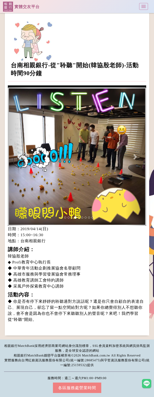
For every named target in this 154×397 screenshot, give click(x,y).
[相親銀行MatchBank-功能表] (143, 6)
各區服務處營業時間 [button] (77, 388)
